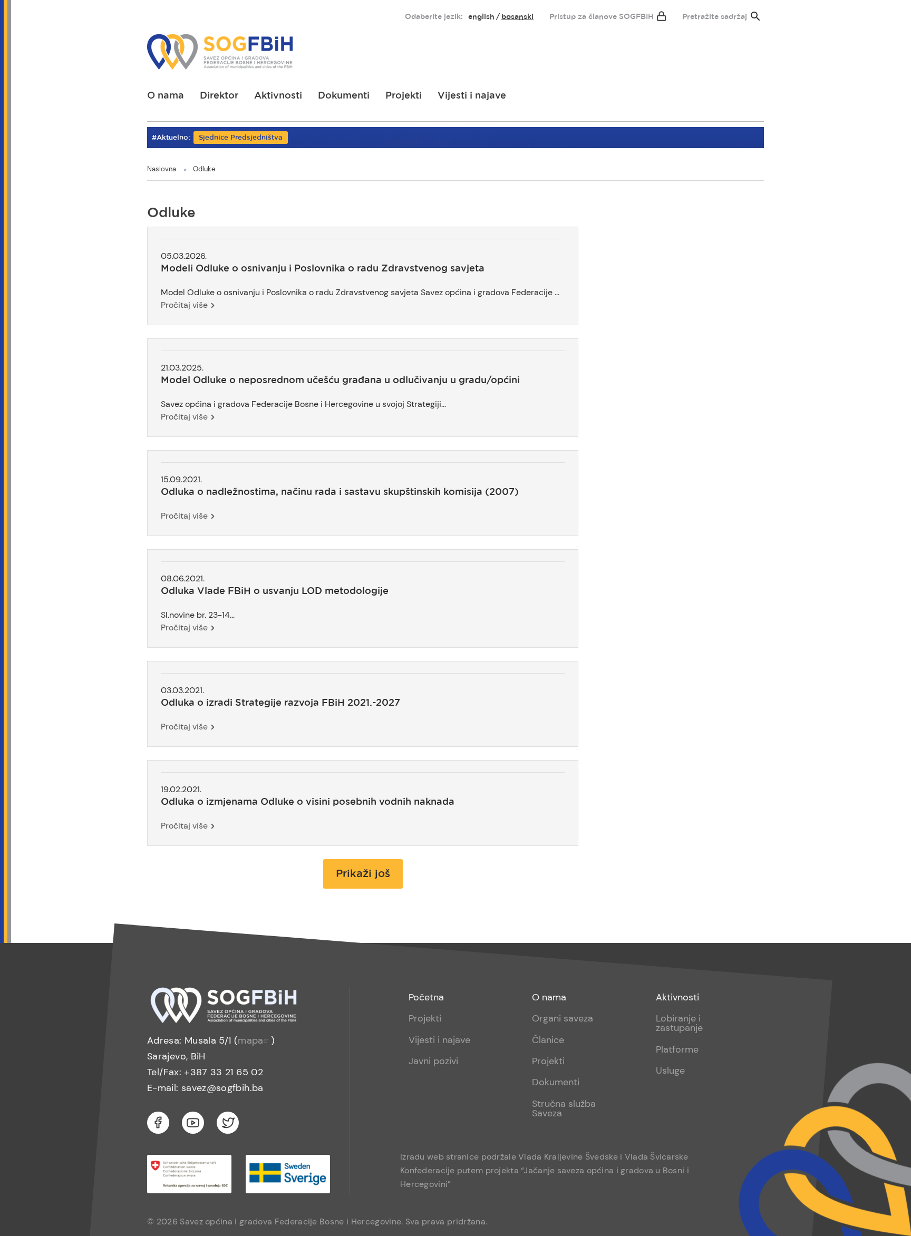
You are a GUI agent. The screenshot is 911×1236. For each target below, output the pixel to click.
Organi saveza (562, 1018)
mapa (250, 1040)
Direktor (219, 96)
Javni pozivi (433, 1061)
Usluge (670, 1070)
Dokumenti (344, 96)
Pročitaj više (184, 304)
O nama (165, 96)
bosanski (517, 17)
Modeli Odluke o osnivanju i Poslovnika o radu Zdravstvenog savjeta (322, 269)
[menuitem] (164, 14)
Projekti (403, 96)
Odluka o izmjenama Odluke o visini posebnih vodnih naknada (307, 802)
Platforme (677, 1049)
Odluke (204, 168)
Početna (426, 997)
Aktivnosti (278, 96)
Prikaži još (363, 874)
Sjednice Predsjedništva (241, 138)
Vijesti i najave (472, 96)
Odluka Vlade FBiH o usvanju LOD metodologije (275, 591)
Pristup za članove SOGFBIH (601, 17)
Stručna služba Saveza (564, 1108)
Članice (548, 1040)
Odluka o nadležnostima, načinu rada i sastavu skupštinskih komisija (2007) (340, 492)
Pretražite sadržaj (714, 17)
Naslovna (161, 168)
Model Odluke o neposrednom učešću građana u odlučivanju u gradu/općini (340, 380)
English (481, 17)
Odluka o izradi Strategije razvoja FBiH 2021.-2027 (280, 703)
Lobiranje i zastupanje (679, 1023)
